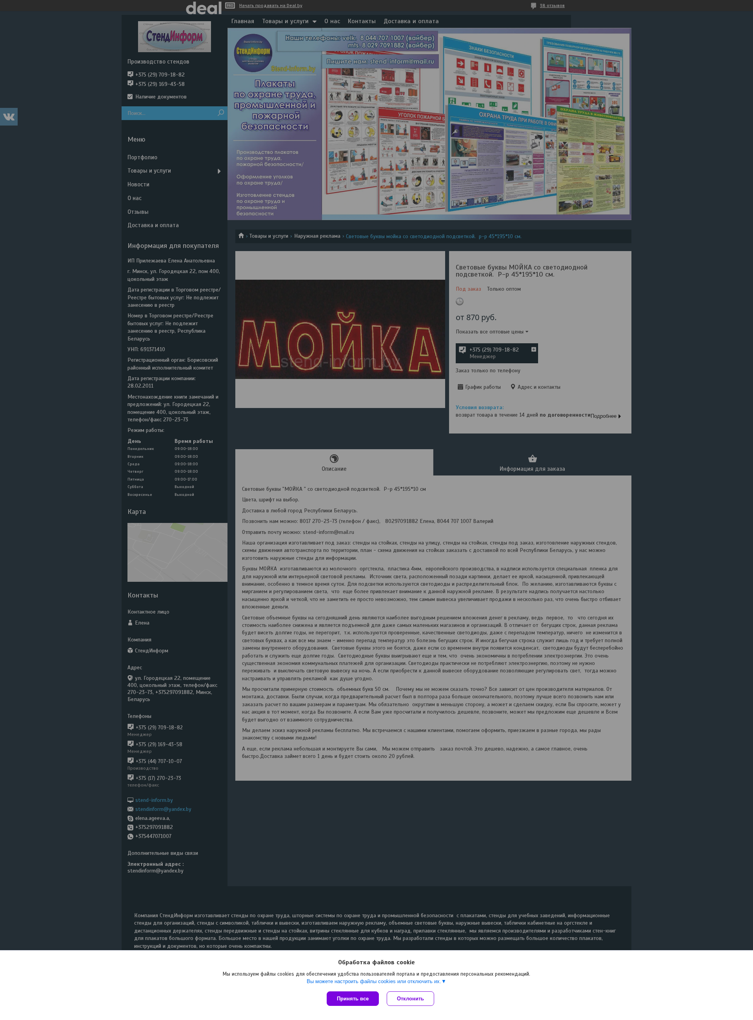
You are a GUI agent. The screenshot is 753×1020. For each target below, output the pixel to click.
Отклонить (410, 999)
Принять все (353, 999)
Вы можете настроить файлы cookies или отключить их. (374, 981)
